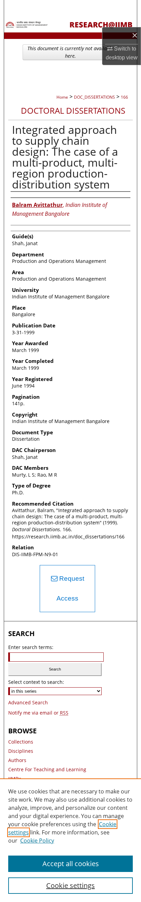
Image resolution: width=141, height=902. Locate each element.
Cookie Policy (37, 840)
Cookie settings (70, 885)
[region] (70, 840)
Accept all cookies (70, 863)
